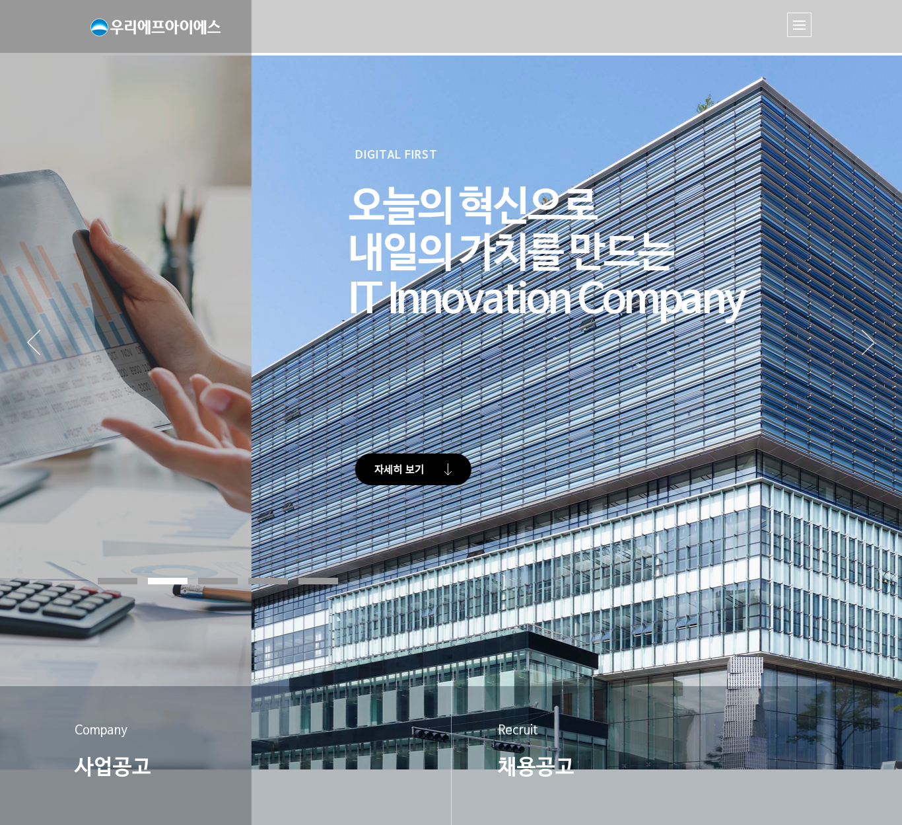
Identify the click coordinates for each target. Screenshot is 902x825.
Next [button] (868, 356)
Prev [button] (53, 356)
